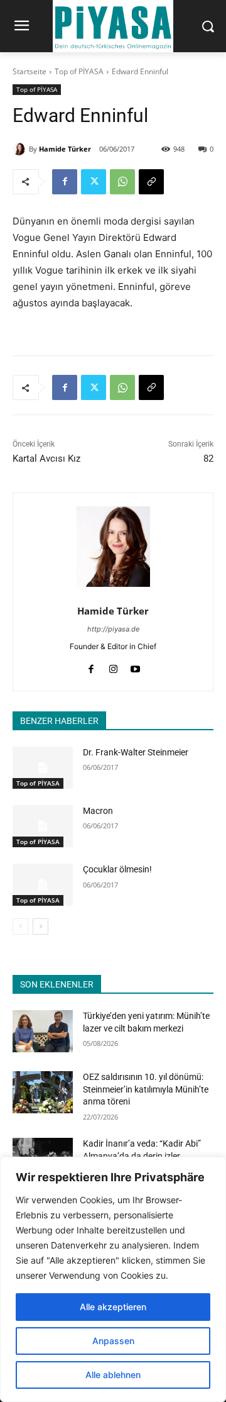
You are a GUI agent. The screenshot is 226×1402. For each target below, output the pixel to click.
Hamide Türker (65, 148)
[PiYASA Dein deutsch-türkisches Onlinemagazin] (113, 26)
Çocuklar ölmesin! (117, 869)
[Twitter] (93, 181)
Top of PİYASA (79, 71)
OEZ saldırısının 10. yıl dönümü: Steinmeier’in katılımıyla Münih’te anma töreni (145, 1089)
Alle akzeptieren (113, 1306)
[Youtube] (135, 666)
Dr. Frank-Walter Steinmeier (135, 752)
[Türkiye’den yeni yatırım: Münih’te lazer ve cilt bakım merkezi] (43, 1031)
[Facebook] (64, 181)
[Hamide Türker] (21, 149)
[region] (113, 1279)
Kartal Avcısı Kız (46, 458)
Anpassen (113, 1340)
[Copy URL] (151, 181)
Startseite (29, 71)
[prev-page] (20, 926)
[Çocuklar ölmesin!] (43, 885)
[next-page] (40, 926)
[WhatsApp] (122, 181)
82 (208, 458)
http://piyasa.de (113, 629)
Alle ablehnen (113, 1374)
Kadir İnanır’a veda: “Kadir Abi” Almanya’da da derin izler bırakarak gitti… (142, 1155)
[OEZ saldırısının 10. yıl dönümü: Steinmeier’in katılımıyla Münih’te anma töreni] (43, 1092)
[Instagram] (113, 666)
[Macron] (43, 826)
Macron (98, 811)
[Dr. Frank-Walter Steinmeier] (43, 768)
